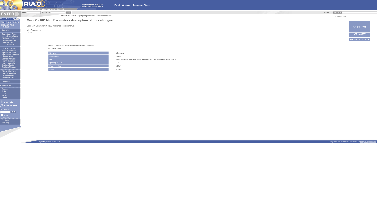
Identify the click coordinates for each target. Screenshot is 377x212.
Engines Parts (8, 65)
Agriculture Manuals (10, 55)
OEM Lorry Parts (9, 40)
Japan (4, 95)
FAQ (38, 9)
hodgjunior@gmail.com (368, 142)
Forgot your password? (86, 16)
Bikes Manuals (8, 75)
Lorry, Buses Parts (10, 36)
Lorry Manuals (8, 44)
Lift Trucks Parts (9, 49)
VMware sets (7, 85)
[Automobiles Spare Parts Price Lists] (10, 103)
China (4, 97)
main (26, 9)
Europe (5, 89)
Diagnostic (6, 82)
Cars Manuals (8, 42)
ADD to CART (359, 34)
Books (326, 12)
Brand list (6, 30)
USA (4, 93)
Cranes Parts (7, 57)
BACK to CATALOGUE (359, 40)
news (32, 9)
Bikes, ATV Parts (9, 71)
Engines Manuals (9, 67)
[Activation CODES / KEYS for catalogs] (10, 107)
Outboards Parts (9, 73)
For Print (5, 120)
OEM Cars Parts (8, 38)
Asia (4, 91)
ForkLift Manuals (9, 51)
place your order (48, 9)
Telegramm (138, 5)
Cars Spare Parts (9, 34)
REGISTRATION (68, 16)
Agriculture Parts (9, 53)
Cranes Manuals (9, 59)
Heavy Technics (8, 61)
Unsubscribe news (104, 16)
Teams (147, 5)
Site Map (5, 123)
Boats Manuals (8, 77)
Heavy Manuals (8, 63)
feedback (60, 9)
